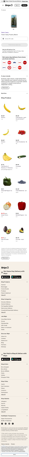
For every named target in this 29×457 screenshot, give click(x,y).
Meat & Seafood (5, 293)
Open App (25, 1)
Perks (2, 373)
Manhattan (4, 392)
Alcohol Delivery (5, 304)
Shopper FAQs (5, 377)
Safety (3, 375)
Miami (3, 388)
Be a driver (4, 369)
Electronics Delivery (6, 308)
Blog (2, 342)
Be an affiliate (5, 371)
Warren (3, 405)
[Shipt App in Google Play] (16, 277)
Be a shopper (5, 367)
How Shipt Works (6, 319)
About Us (3, 336)
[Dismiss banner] (2, 1)
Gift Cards (4, 325)
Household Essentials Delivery (9, 310)
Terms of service (5, 444)
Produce (3, 291)
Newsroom (4, 340)
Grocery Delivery (6, 302)
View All (3, 295)
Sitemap (3, 346)
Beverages (4, 286)
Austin (3, 384)
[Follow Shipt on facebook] (2, 424)
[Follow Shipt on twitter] (13, 424)
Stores (3, 321)
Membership (4, 323)
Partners (3, 344)
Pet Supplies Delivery (7, 306)
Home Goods (5, 289)
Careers (3, 338)
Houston (3, 390)
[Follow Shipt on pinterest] (9, 424)
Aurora (3, 403)
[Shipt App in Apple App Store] (5, 277)
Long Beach (4, 409)
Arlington (3, 401)
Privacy (13, 444)
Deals (2, 329)
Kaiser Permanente (6, 418)
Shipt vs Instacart (6, 327)
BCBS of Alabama (6, 420)
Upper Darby (5, 407)
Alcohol (3, 284)
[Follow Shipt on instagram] (6, 424)
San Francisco (5, 386)
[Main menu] (2, 5)
